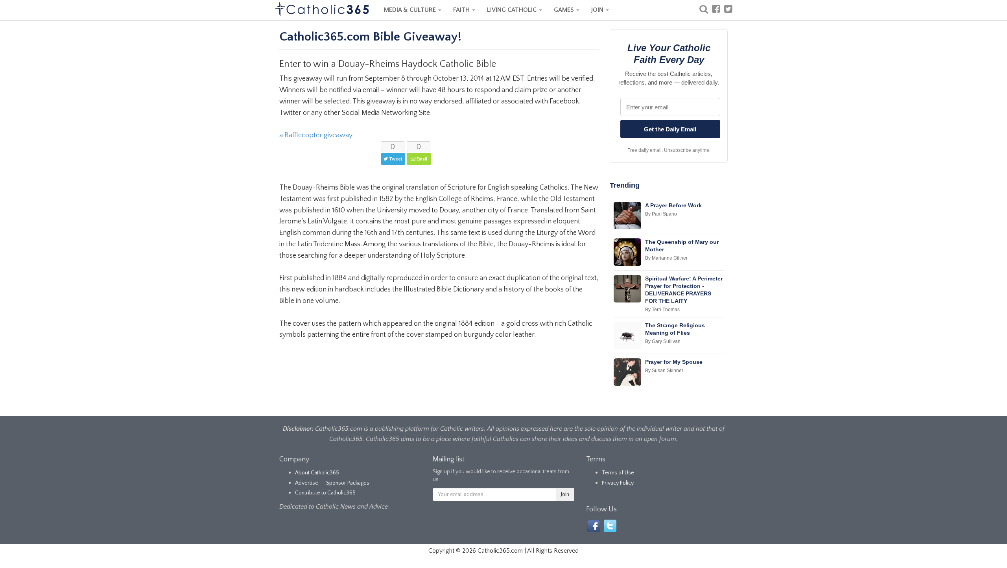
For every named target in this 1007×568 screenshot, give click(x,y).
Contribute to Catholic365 (325, 493)
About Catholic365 (317, 473)
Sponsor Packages (347, 483)
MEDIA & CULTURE (410, 9)
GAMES (564, 9)
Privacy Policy (618, 483)
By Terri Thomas (662, 309)
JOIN (598, 9)
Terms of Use (618, 473)
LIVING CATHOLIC (512, 9)
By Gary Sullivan (663, 341)
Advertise (306, 483)
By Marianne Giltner (666, 258)
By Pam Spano (661, 214)
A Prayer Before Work (673, 205)
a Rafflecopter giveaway (315, 135)
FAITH (462, 9)
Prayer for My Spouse (674, 362)
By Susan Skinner (664, 370)
